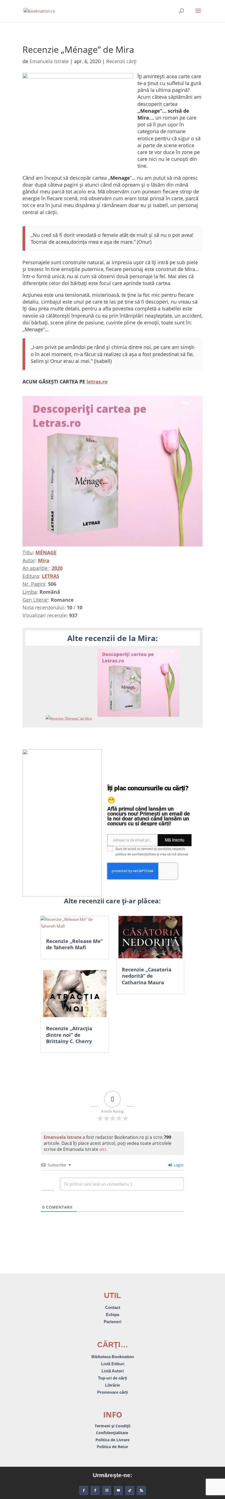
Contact (112, 1307)
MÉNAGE (46, 552)
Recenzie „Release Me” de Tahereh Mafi (74, 944)
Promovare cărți (112, 1392)
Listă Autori (113, 1371)
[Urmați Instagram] (106, 1490)
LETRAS (50, 576)
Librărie (112, 1385)
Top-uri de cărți (112, 1378)
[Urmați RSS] (141, 1490)
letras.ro (97, 381)
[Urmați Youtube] (118, 1490)
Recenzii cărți (121, 61)
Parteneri (112, 1321)
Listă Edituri (112, 1363)
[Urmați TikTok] (129, 1490)
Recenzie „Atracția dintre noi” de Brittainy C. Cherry (69, 1034)
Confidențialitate (112, 1432)
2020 (57, 568)
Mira (43, 560)
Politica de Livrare (112, 1439)
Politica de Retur (112, 1446)
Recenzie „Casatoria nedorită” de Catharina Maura (146, 976)
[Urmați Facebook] (83, 1490)
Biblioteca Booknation (112, 1356)
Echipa (112, 1314)
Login (178, 1165)
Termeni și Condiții (112, 1425)
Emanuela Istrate (49, 61)
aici (102, 1149)
